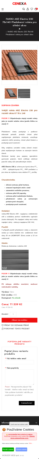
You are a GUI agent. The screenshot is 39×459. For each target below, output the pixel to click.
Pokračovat (26, 403)
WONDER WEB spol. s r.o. (13, 455)
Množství (5, 314)
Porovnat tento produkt (17, 328)
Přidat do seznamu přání (16, 325)
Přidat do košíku (19, 320)
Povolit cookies (8, 449)
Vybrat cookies (21, 449)
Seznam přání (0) (31, 9)
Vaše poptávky (13, 368)
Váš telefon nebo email (16, 358)
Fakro (12, 292)
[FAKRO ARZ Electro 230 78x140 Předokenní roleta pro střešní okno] (19, 65)
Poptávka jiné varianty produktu (19, 342)
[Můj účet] (27, 9)
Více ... (31, 443)
